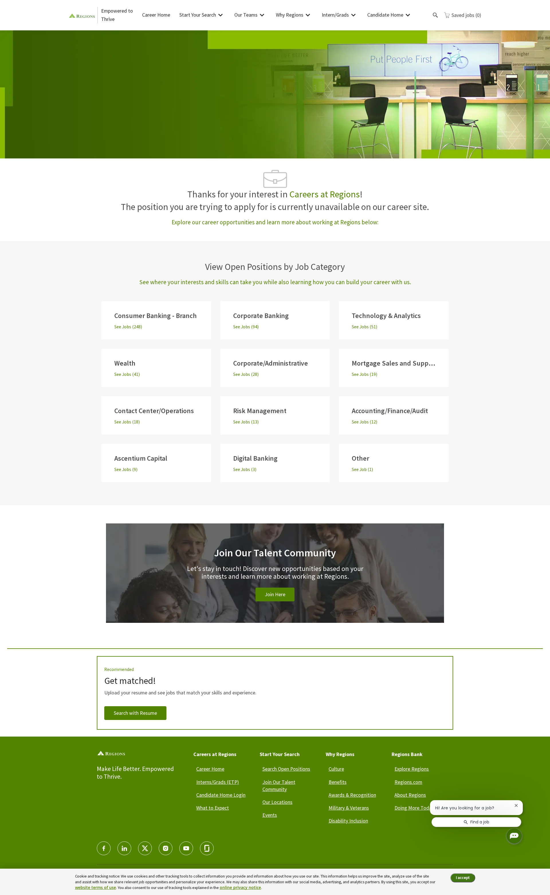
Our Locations (277, 802)
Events (269, 815)
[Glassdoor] (207, 848)
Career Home (156, 14)
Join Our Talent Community (278, 785)
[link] (275, 579)
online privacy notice (240, 887)
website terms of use (95, 887)
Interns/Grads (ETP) (217, 782)
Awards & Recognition (352, 795)
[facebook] (104, 848)
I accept (463, 877)
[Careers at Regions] (83, 15)
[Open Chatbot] (514, 836)
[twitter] (145, 848)
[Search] (435, 15)
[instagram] (165, 848)
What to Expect (212, 807)
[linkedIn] (124, 848)
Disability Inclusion (348, 820)
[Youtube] (186, 848)
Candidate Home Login (220, 795)
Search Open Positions (286, 769)
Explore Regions (411, 769)
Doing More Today (414, 807)
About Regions (410, 795)
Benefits (338, 782)
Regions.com (408, 782)
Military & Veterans (349, 807)
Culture (336, 769)
